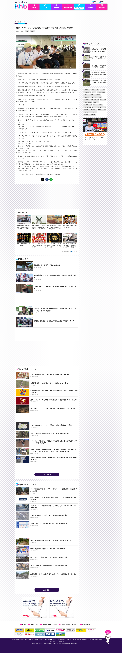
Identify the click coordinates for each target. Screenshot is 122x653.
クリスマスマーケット (90, 112)
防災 (86, 94)
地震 (93, 89)
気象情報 (97, 94)
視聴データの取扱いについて (70, 624)
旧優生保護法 (101, 92)
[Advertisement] (47, 300)
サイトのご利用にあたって (50, 624)
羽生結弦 (94, 109)
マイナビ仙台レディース (99, 107)
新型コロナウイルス (90, 114)
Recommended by (66, 251)
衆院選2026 (88, 92)
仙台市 (91, 94)
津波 (97, 89)
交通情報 (87, 97)
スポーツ (96, 102)
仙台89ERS (88, 107)
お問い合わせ (86, 624)
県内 (27, 31)
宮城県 (32, 31)
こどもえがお (102, 109)
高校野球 (87, 109)
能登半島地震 (88, 102)
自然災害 (87, 99)
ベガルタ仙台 (88, 104)
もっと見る (46, 474)
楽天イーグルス (98, 104)
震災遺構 (103, 99)
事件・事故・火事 (96, 97)
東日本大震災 (95, 99)
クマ (94, 92)
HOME (24, 624)
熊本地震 (87, 89)
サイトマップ (34, 624)
